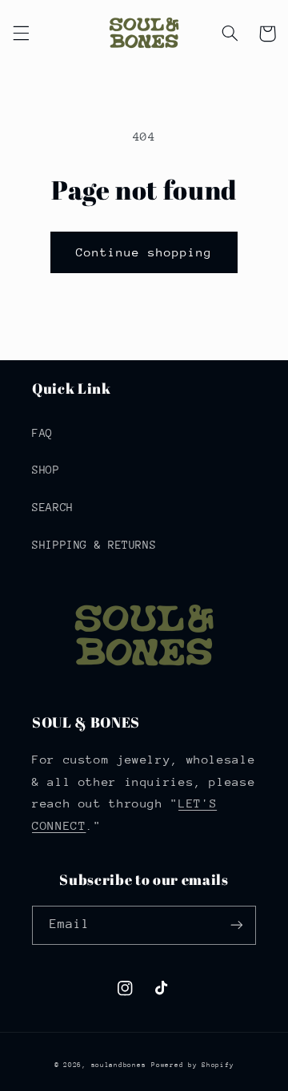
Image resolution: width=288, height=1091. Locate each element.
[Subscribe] (236, 925)
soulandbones (118, 1065)
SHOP (46, 469)
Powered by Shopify (192, 1065)
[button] (20, 33)
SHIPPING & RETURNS (94, 544)
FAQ (42, 432)
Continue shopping (144, 252)
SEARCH (53, 507)
